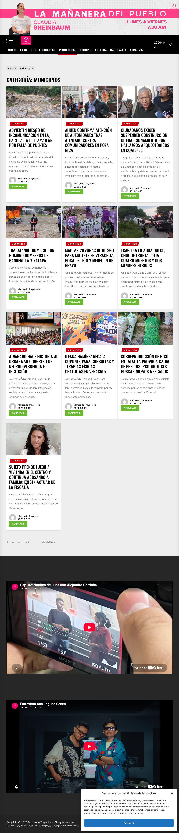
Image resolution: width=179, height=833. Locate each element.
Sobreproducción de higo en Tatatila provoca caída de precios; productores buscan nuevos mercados (145, 364)
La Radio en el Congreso (38, 50)
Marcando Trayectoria (29, 178)
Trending (85, 50)
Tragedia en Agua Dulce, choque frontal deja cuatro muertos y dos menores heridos (143, 257)
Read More (18, 186)
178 (27, 541)
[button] (172, 793)
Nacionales (118, 50)
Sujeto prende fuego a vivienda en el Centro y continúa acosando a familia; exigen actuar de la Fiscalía (32, 477)
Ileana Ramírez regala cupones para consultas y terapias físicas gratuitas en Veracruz (89, 364)
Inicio (12, 50)
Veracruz (137, 50)
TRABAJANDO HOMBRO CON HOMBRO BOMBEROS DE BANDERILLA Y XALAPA (31, 255)
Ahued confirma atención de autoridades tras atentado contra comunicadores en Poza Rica (88, 140)
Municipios (67, 50)
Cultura (101, 50)
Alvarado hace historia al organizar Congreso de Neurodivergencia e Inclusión (33, 364)
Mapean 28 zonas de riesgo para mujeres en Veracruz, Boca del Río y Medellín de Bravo (89, 257)
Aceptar (129, 823)
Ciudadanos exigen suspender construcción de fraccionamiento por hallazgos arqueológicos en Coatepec (145, 140)
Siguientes (48, 541)
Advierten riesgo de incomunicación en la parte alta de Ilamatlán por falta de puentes (30, 137)
